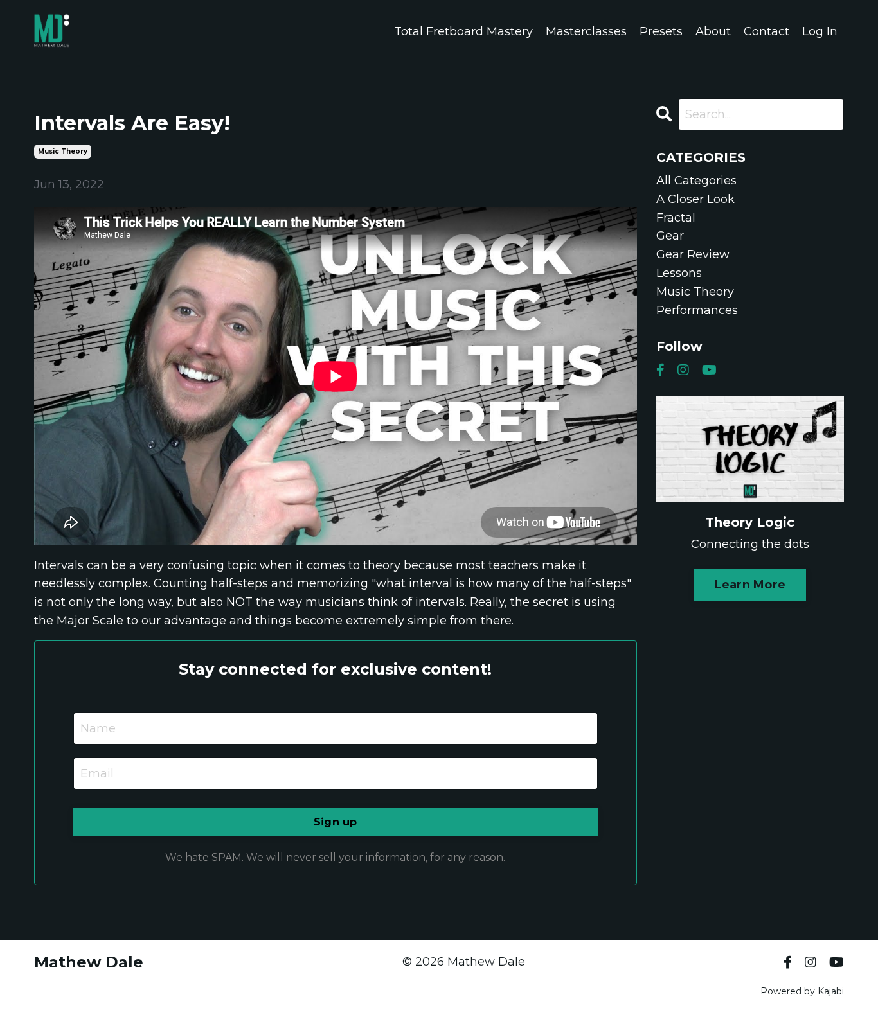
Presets (661, 31)
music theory (62, 151)
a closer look (695, 199)
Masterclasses (586, 31)
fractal (675, 218)
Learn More (750, 585)
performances (697, 310)
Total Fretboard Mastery (463, 31)
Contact (766, 31)
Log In (820, 31)
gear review (693, 254)
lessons (679, 273)
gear (670, 236)
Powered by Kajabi (802, 991)
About (713, 31)
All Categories (696, 180)
